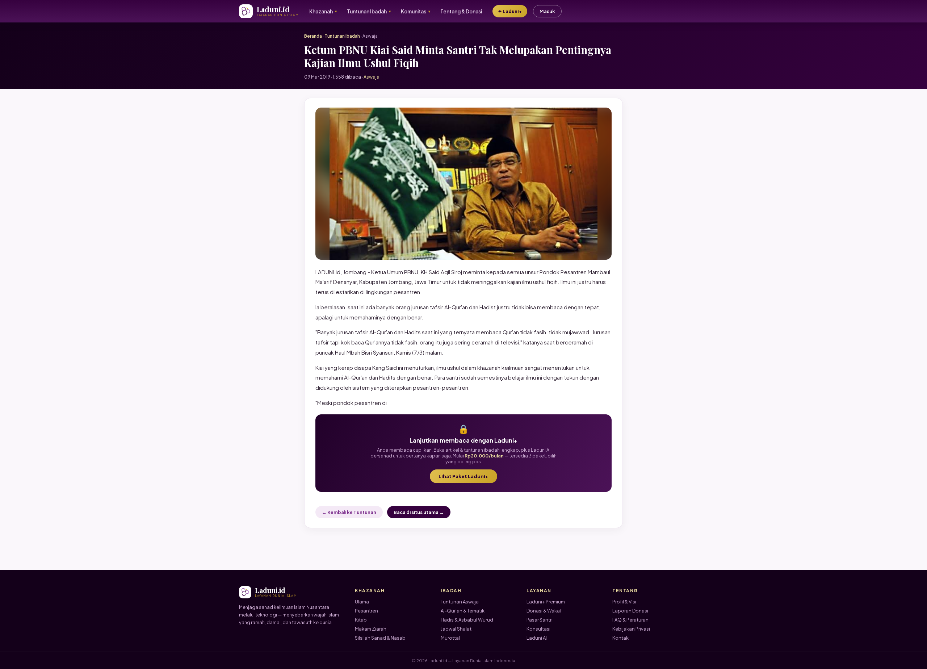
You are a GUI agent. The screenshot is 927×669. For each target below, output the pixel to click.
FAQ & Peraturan (630, 620)
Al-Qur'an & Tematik (463, 611)
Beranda (313, 36)
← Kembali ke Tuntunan (349, 512)
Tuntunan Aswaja (460, 602)
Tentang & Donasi (461, 11)
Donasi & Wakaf (544, 611)
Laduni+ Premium (546, 602)
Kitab (361, 620)
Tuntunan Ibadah (342, 36)
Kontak (620, 638)
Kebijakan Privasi (631, 629)
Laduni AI (537, 638)
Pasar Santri (540, 620)
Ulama (362, 602)
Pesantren (366, 611)
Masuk (547, 11)
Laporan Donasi (630, 611)
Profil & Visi (624, 602)
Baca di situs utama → (419, 512)
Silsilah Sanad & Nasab (380, 638)
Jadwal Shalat (456, 629)
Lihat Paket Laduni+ (463, 476)
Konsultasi (538, 629)
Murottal (450, 638)
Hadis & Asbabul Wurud (467, 620)
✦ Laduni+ (510, 11)
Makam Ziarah (370, 629)
